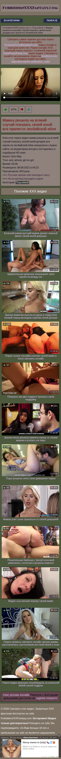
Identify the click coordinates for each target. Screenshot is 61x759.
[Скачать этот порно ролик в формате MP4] (29, 109)
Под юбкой (22, 182)
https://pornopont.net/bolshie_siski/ (30, 61)
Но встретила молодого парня (25, 178)
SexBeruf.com (49, 56)
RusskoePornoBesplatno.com (21, 45)
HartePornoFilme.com (15, 53)
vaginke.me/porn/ (46, 698)
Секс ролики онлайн (16, 694)
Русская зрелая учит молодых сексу (29, 175)
